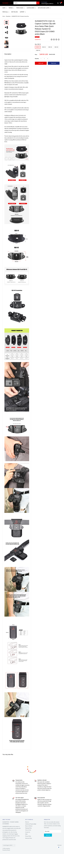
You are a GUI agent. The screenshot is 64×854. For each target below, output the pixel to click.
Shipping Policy (28, 828)
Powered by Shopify (6, 850)
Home (3, 16)
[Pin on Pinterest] (54, 39)
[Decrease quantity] (41, 58)
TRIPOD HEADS (19, 7)
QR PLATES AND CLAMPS (43, 7)
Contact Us (27, 832)
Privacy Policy (28, 836)
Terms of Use (28, 830)
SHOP (3, 7)
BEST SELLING (14, 11)
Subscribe (48, 835)
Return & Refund (28, 826)
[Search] (38, 3)
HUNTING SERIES (30, 7)
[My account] (58, 3)
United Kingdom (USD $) (7, 845)
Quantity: (37, 58)
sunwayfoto (38, 39)
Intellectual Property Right (30, 824)
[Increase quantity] (47, 58)
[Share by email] (59, 39)
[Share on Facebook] (51, 39)
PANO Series (5, 11)
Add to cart (40, 63)
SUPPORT (22, 11)
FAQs (26, 834)
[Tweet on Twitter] (56, 39)
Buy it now (53, 63)
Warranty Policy (28, 838)
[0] (60, 3)
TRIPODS (11, 7)
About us (27, 822)
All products (8, 16)
